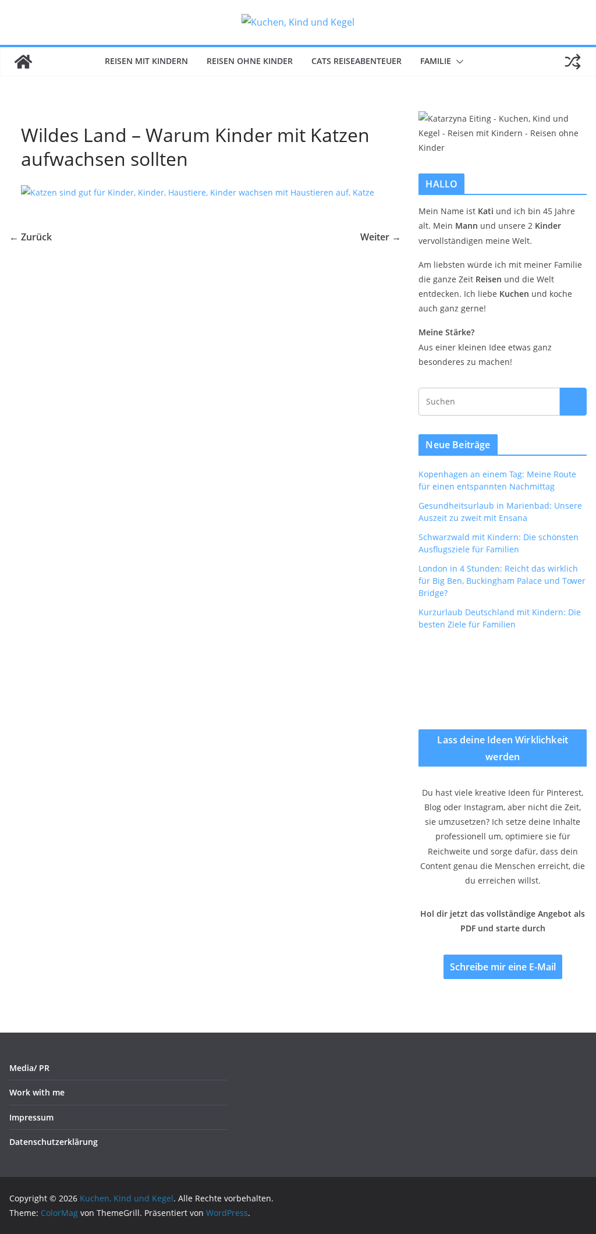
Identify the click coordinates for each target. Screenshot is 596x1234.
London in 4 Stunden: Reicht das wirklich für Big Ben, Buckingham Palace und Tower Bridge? (502, 580)
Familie (435, 60)
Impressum (31, 1117)
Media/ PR (29, 1067)
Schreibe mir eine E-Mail (503, 966)
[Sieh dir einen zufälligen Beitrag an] (573, 62)
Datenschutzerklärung (53, 1141)
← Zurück (30, 237)
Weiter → (380, 237)
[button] (457, 61)
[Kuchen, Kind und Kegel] (23, 62)
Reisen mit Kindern (146, 60)
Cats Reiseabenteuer (356, 60)
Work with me (37, 1092)
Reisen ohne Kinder (250, 60)
